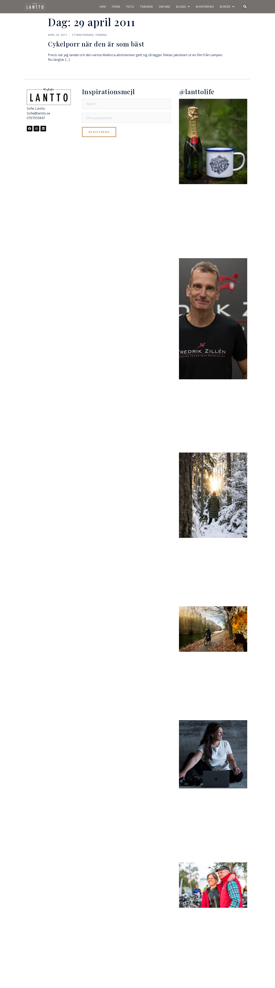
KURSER (225, 6)
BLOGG (181, 6)
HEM (102, 6)
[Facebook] (29, 128)
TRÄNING (146, 6)
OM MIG (164, 6)
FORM (116, 6)
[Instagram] (36, 128)
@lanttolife (197, 91)
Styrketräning (83, 35)
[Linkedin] (43, 128)
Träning (101, 35)
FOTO (130, 6)
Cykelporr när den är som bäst (96, 43)
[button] (245, 6)
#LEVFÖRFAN (205, 6)
